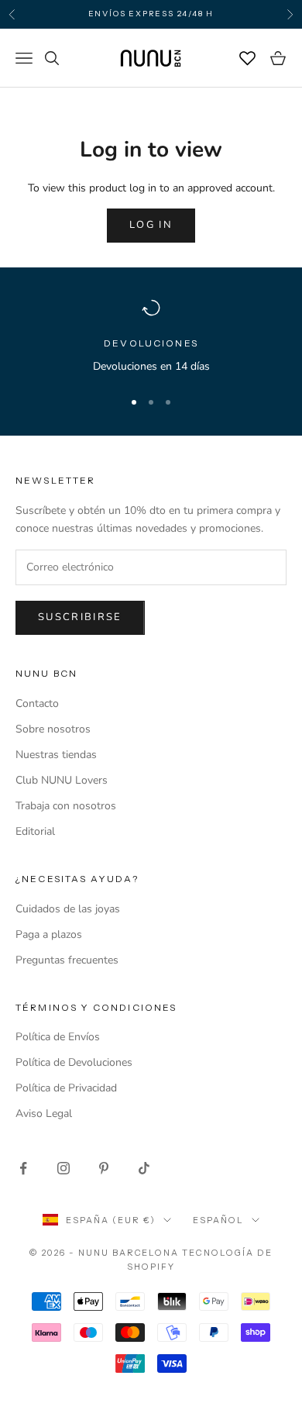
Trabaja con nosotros (65, 805)
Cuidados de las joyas (67, 909)
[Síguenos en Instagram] (63, 1168)
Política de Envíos (57, 1036)
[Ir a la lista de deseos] (248, 58)
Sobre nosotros (53, 729)
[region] (151, 336)
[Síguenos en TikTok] (144, 1168)
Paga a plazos (48, 934)
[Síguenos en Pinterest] (104, 1168)
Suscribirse (80, 617)
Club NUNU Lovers (61, 780)
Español (218, 1220)
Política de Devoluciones (73, 1062)
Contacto (37, 703)
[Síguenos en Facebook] (23, 1168)
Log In (151, 225)
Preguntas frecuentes (66, 960)
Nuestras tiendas (56, 754)
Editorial (35, 831)
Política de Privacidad (66, 1088)
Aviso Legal (43, 1113)
